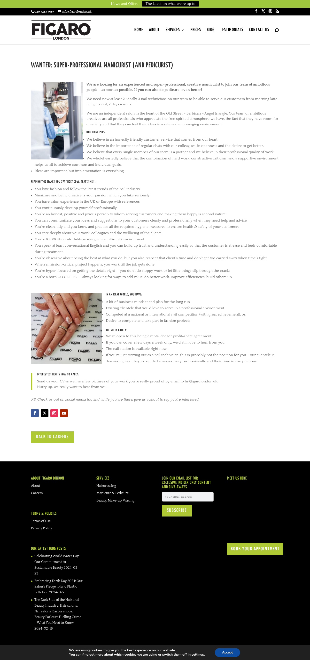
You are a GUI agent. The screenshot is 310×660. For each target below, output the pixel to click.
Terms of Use (41, 521)
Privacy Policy (41, 528)
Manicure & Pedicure (112, 493)
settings (198, 655)
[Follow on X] (44, 413)
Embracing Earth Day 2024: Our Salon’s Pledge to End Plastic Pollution (58, 587)
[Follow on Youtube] (64, 413)
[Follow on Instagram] (54, 413)
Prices (196, 30)
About (154, 30)
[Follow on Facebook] (35, 413)
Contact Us (259, 30)
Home (138, 30)
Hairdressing (106, 486)
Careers (37, 493)
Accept (227, 652)
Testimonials (231, 30)
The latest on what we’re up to (170, 4)
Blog (210, 30)
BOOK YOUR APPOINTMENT (255, 549)
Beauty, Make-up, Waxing (115, 500)
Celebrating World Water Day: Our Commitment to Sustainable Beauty (56, 562)
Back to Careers (52, 437)
